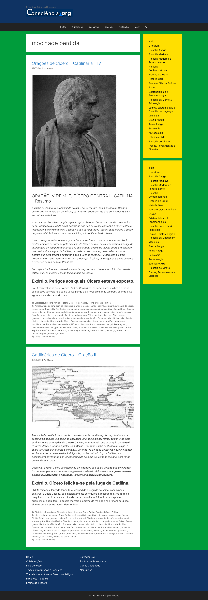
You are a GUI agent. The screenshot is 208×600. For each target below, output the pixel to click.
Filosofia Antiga (52, 303)
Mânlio (60, 321)
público (121, 327)
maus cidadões (106, 321)
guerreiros (36, 318)
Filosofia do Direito (159, 141)
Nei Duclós (86, 570)
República (36, 330)
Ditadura (50, 312)
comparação (73, 309)
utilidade (52, 333)
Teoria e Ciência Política (99, 303)
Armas (38, 306)
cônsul (116, 309)
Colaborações (34, 561)
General (107, 315)
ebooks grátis (96, 312)
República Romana (51, 330)
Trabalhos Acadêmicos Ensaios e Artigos (49, 574)
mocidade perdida (40, 324)
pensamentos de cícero (43, 327)
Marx (137, 27)
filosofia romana (39, 315)
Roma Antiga (81, 303)
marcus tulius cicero (88, 321)
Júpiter (115, 318)
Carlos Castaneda (90, 565)
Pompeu (82, 327)
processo (92, 327)
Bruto (61, 515)
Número (75, 324)
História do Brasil (158, 74)
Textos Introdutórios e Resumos (44, 570)
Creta (123, 309)
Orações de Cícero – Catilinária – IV (66, 63)
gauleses (99, 315)
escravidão (109, 312)
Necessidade (64, 324)
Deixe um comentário (45, 336)
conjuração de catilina (101, 309)
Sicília (119, 330)
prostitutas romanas (107, 327)
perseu (58, 327)
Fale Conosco (34, 565)
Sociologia (154, 128)
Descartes (94, 27)
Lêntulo (128, 318)
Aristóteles (77, 27)
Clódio (62, 309)
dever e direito (38, 312)
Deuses (130, 309)
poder (74, 327)
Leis (122, 318)
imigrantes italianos (80, 318)
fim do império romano (76, 315)
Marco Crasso (71, 321)
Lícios (53, 321)
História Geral (67, 303)
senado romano (97, 330)
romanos (85, 330)
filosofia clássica (123, 312)
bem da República (64, 306)
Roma (63, 330)
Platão (63, 27)
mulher (53, 324)
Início (151, 41)
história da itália (50, 318)
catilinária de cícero (124, 306)
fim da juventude (56, 315)
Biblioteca (39, 303)
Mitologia (154, 115)
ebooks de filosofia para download (72, 312)
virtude (60, 333)
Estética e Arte (157, 137)
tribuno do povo (39, 333)
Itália (109, 318)
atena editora (48, 306)
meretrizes (120, 321)
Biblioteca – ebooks (37, 578)
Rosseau (109, 27)
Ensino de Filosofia (37, 582)
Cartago (78, 306)
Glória (115, 315)
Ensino (152, 87)
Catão (94, 306)
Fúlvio (90, 315)
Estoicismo (50, 512)
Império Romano (98, 318)
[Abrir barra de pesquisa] (146, 27)
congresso (85, 309)
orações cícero (103, 324)
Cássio (86, 306)
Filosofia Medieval (159, 54)
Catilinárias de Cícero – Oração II (64, 354)
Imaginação (64, 318)
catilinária (109, 306)
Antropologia (156, 132)
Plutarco (67, 327)
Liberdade (44, 321)
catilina (101, 306)
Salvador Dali (87, 557)
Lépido (35, 321)
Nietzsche (124, 27)
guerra (122, 315)
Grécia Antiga (156, 119)
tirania (125, 330)
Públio (129, 327)
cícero (35, 309)
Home (29, 557)
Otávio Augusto (118, 324)
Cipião (55, 309)
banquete (53, 515)
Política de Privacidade (93, 561)
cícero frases (45, 309)
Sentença (111, 330)
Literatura (77, 512)
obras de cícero (87, 324)
